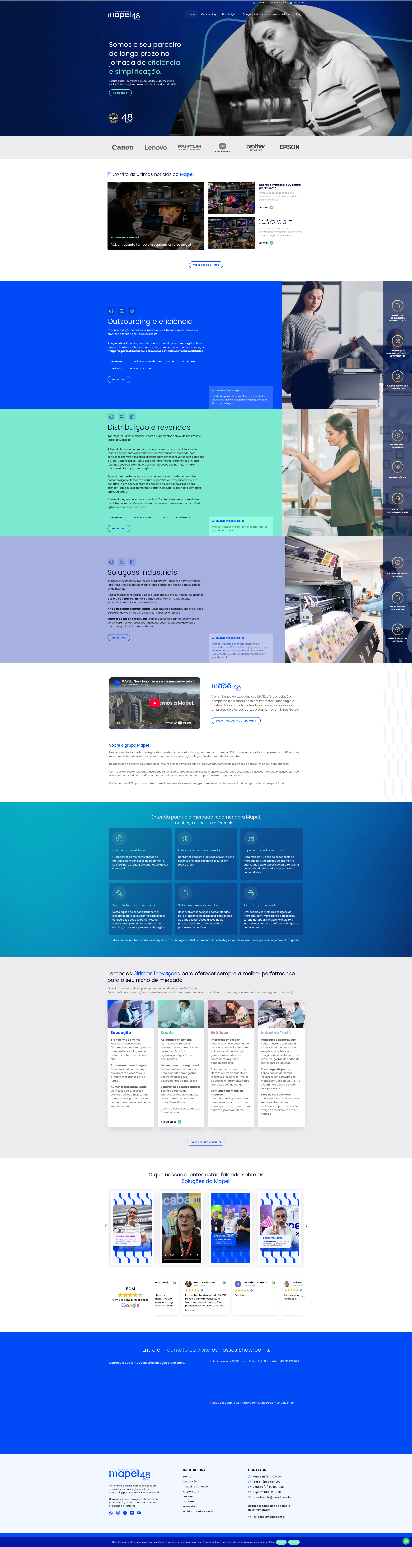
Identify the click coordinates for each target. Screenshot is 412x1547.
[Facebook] (125, 1513)
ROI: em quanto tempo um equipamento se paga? (151, 244)
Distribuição (229, 14)
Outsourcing (208, 14)
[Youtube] (139, 1513)
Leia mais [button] (164, 1310)
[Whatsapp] (111, 1513)
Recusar (294, 1542)
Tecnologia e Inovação (126, 237)
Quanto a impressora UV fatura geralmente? (280, 186)
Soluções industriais (254, 14)
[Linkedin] (132, 1513)
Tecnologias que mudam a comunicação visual (276, 221)
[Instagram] (118, 1513)
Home (191, 14)
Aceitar (281, 1542)
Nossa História (281, 14)
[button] (181, 1228)
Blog (298, 14)
